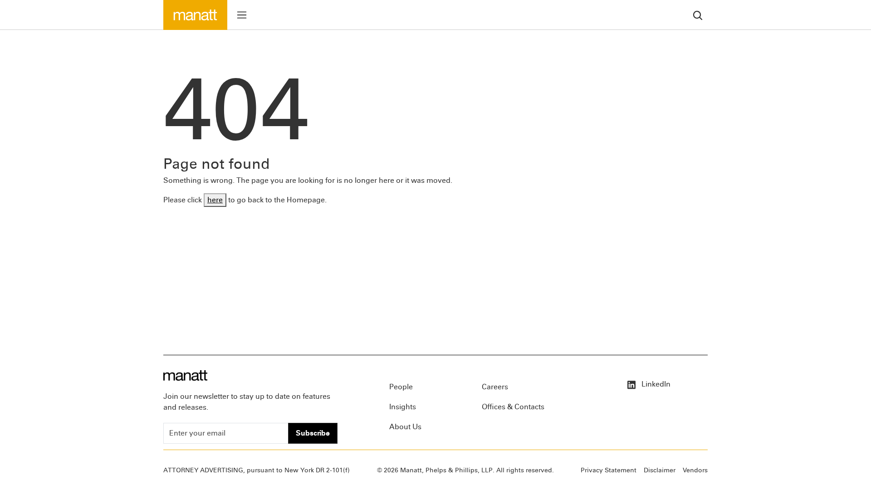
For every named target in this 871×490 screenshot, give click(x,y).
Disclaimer (659, 470)
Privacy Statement (608, 470)
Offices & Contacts (513, 406)
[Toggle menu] (242, 15)
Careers (495, 386)
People (401, 386)
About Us (405, 426)
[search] (697, 14)
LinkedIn (655, 384)
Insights (402, 406)
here (215, 200)
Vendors (695, 470)
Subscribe (313, 433)
